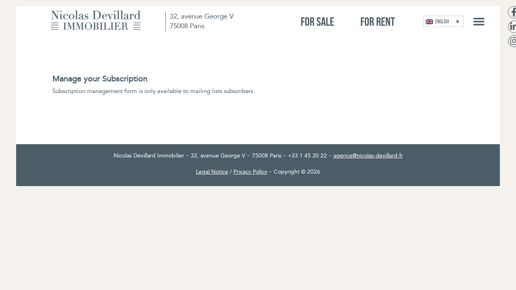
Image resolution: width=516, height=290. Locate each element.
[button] (479, 21)
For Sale (317, 21)
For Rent (377, 21)
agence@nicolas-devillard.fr (368, 156)
